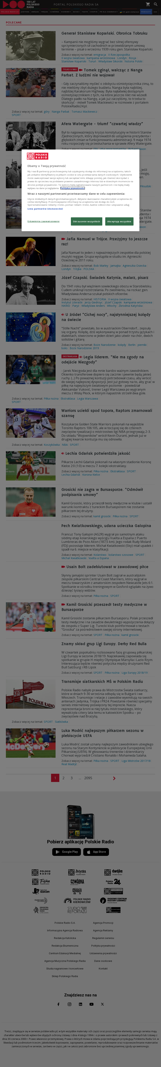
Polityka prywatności (72, 188)
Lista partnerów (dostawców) (45, 208)
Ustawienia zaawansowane (43, 221)
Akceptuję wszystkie (119, 221)
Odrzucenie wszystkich (86, 221)
